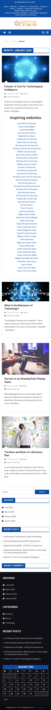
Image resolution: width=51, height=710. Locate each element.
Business (44, 6)
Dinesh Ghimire (39, 707)
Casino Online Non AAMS (27, 255)
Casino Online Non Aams (26, 227)
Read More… (15, 111)
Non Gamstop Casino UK (26, 170)
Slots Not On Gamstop (27, 167)
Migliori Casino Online (26, 214)
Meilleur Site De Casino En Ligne (25, 11)
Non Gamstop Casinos (27, 133)
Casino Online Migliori (26, 127)
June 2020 (9, 508)
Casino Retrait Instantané (26, 224)
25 (37, 689)
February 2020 (10, 516)
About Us (13, 6)
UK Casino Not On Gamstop (27, 158)
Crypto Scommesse (27, 211)
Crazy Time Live (26, 208)
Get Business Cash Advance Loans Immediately (23, 537)
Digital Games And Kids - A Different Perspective (23, 546)
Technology (10, 623)
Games (12, 9)
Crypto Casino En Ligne (27, 268)
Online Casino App (27, 221)
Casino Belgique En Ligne (27, 230)
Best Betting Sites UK (26, 183)
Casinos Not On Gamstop (27, 139)
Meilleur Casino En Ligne (26, 152)
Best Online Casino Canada (27, 155)
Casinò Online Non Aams (26, 249)
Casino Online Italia (26, 246)
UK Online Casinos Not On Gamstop (27, 149)
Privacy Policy (33, 6)
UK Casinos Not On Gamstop (26, 145)
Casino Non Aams (27, 239)
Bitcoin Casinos (27, 205)
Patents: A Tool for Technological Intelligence (22, 557)
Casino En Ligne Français (27, 233)
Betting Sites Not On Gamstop (25, 15)
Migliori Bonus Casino (26, 136)
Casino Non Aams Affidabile (27, 218)
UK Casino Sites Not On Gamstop (27, 186)
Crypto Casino (26, 265)
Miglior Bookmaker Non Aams (26, 258)
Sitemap (20, 9)
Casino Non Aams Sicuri (26, 261)
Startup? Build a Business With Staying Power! (22, 541)
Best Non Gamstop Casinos (27, 180)
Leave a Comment (13, 97)
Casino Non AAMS (27, 130)
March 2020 (9, 512)
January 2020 (10, 521)
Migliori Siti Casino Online (27, 243)
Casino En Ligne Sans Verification (16, 13)
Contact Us (22, 6)
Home (6, 6)
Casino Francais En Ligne (27, 271)
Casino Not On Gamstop (33, 9)
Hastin (25, 94)
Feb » (6, 699)
